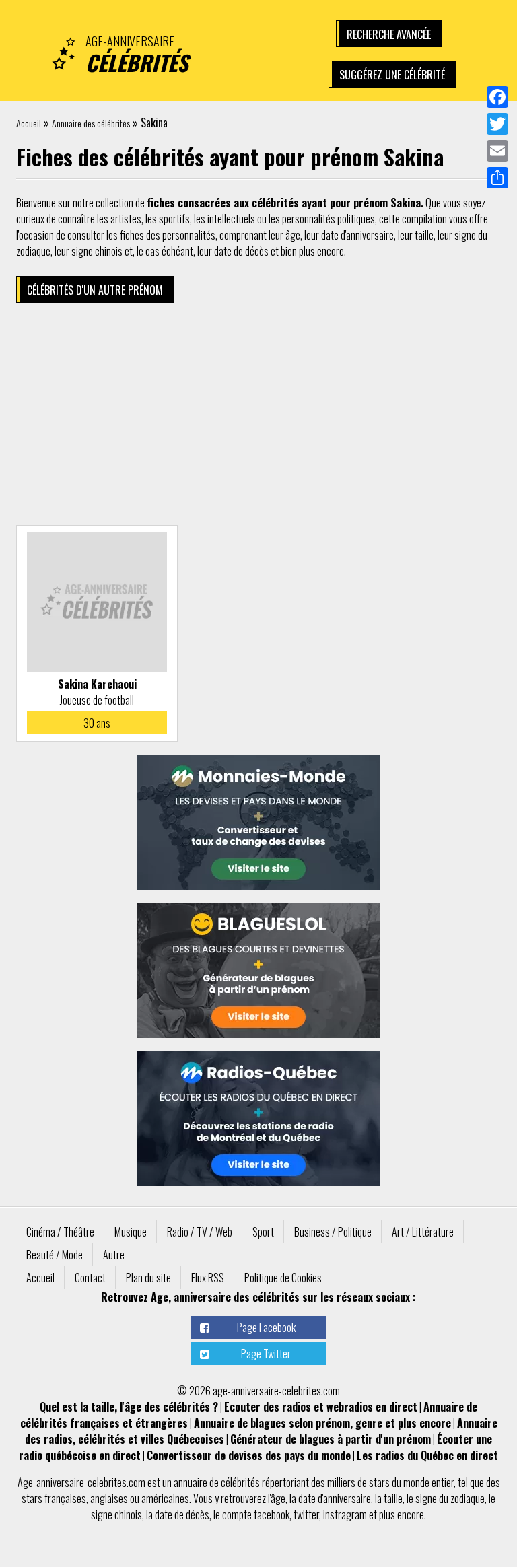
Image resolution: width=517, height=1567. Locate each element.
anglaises (109, 1498)
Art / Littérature (423, 1232)
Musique (130, 1232)
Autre (114, 1255)
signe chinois (116, 1514)
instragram (345, 1514)
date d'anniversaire (334, 1498)
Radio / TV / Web (199, 1232)
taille (393, 1498)
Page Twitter (266, 1354)
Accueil (28, 123)
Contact (90, 1277)
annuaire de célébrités (217, 1482)
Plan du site (148, 1277)
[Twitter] (497, 123)
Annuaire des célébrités (91, 123)
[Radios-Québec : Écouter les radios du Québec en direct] (258, 1118)
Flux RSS (207, 1277)
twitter (306, 1514)
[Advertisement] (258, 417)
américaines (165, 1498)
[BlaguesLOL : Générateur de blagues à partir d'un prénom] (258, 970)
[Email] (497, 150)
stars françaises (54, 1498)
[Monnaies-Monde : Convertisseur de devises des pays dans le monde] (258, 822)
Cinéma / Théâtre (60, 1232)
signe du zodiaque (450, 1498)
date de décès (182, 1514)
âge (278, 1498)
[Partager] (497, 177)
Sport (263, 1232)
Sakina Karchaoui (97, 684)
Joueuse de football (97, 700)
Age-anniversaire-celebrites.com (81, 1482)
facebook (271, 1514)
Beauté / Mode (54, 1255)
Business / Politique (333, 1232)
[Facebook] (497, 96)
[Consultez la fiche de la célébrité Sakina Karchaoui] (97, 602)
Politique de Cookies (283, 1277)
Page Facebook (266, 1327)
